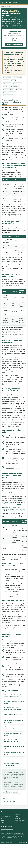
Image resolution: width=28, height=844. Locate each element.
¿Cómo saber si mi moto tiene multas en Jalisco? (12, 728)
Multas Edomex (16, 795)
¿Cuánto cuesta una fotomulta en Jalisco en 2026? (13, 721)
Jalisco (2, 818)
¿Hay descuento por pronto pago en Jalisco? (14, 702)
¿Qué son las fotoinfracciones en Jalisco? (13, 715)
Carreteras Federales (20, 820)
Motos (4, 92)
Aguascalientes (18, 814)
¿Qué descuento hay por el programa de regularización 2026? (13, 708)
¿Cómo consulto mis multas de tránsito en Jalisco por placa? (12, 696)
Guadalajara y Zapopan (8, 89)
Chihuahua (3, 822)
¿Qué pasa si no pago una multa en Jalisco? (14, 753)
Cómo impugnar (12, 92)
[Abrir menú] (25, 2)
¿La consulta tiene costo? (11, 759)
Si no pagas (19, 89)
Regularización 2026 (17, 77)
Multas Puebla (6, 798)
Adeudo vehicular (15, 86)
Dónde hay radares (17, 83)
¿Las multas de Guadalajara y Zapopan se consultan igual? (12, 740)
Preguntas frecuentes (8, 95)
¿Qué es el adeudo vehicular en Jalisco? (12, 734)
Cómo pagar (6, 86)
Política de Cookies (6, 831)
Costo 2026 (13, 80)
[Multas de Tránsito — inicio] (9, 2)
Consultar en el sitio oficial (14, 44)
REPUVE (19, 504)
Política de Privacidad (7, 829)
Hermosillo (17, 818)
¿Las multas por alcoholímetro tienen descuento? (12, 764)
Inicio (2, 6)
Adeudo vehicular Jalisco (9, 801)
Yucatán (17, 816)
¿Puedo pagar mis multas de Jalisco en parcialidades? (14, 747)
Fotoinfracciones (7, 83)
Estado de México (5, 816)
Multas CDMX (6, 795)
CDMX (2, 814)
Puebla (2, 820)
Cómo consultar (7, 77)
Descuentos (6, 80)
